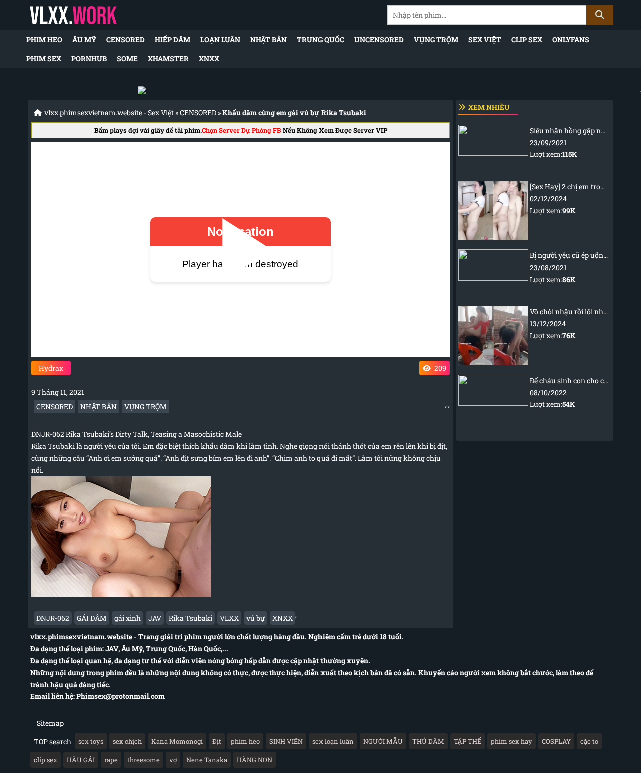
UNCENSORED (379, 39)
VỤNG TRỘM (436, 39)
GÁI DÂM (92, 618)
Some (127, 58)
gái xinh (127, 618)
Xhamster (168, 58)
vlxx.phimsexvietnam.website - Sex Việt (109, 112)
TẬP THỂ (467, 741)
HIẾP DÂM (172, 39)
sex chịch (127, 741)
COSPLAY (556, 741)
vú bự (255, 618)
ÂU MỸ (84, 39)
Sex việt (484, 39)
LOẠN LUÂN (220, 39)
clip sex (45, 759)
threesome (143, 759)
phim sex (43, 58)
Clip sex (526, 39)
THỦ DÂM (428, 741)
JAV (154, 618)
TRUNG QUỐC (320, 39)
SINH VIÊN (286, 741)
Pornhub (89, 58)
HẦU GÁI (81, 759)
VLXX (229, 618)
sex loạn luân (333, 741)
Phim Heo (44, 39)
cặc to (589, 741)
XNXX (209, 58)
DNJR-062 (52, 618)
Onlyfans (570, 39)
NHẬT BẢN (268, 39)
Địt (216, 741)
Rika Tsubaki (190, 618)
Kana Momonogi (177, 741)
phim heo (245, 741)
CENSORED (125, 39)
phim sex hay (511, 741)
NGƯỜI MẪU (383, 741)
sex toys (90, 741)
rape (111, 759)
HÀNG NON (254, 759)
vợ (173, 759)
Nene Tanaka (206, 759)
